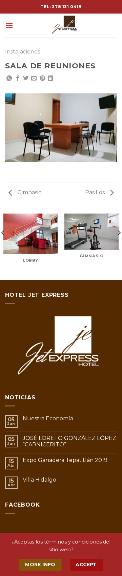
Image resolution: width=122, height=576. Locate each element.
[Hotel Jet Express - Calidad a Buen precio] (65, 25)
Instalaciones (22, 51)
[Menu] (9, 25)
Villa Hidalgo (39, 480)
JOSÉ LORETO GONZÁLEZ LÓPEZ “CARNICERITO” (69, 441)
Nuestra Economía (48, 418)
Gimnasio (29, 192)
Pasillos (95, 192)
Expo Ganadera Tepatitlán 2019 (65, 460)
